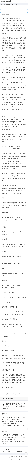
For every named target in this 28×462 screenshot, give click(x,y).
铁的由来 (5, 443)
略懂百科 (7, 1)
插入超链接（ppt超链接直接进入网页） (13, 421)
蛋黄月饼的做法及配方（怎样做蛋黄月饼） (14, 426)
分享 (20, 394)
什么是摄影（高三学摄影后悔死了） (12, 419)
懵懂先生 (19, 406)
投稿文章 (8, 4)
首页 (3, 4)
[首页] (26, 451)
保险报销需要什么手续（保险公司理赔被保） (14, 417)
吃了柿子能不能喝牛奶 (9, 439)
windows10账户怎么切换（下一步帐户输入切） (15, 437)
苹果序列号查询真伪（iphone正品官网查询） (14, 441)
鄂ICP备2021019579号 (14, 459)
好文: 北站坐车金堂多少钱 (9, 423)
